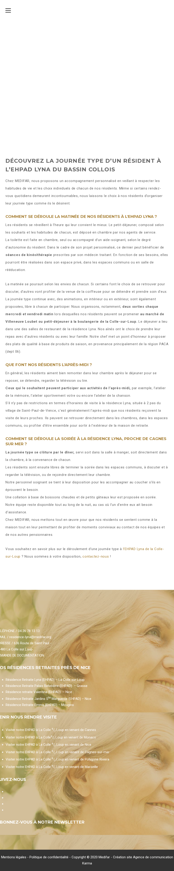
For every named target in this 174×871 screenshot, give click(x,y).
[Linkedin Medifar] (6, 810)
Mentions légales (13, 857)
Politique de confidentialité (48, 857)
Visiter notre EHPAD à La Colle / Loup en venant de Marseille (52, 767)
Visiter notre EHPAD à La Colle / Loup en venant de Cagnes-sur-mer (57, 752)
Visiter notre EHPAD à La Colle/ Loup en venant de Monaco (51, 737)
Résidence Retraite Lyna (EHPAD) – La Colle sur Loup (45, 680)
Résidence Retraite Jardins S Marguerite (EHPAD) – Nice (48, 699)
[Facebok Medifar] (6, 798)
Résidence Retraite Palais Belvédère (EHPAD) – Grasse (46, 686)
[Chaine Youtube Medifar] (6, 792)
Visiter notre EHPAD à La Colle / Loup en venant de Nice (48, 745)
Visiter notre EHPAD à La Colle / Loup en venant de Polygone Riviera (57, 759)
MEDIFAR (22, 181)
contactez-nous (96, 556)
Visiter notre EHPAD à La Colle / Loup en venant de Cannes (51, 730)
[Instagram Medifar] (6, 804)
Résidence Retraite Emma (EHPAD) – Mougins (40, 705)
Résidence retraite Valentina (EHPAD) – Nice (39, 692)
